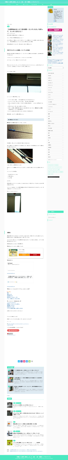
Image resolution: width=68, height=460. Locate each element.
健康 (51, 4)
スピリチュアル (58, 167)
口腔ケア (49, 171)
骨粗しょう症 (50, 174)
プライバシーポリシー (52, 217)
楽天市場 (35, 254)
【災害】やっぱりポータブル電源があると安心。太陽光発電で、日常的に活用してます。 (57, 36)
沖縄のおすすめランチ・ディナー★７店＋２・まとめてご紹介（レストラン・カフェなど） (26, 451)
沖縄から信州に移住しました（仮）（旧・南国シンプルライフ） (22, 2)
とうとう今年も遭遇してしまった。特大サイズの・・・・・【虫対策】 (26, 442)
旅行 (42, 4)
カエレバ (23, 251)
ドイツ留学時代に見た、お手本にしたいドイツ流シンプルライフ (26, 370)
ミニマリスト (9, 4)
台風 (53, 171)
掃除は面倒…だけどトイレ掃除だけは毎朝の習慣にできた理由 (25, 423)
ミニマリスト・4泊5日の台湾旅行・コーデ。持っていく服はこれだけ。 (57, 53)
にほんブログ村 (10, 325)
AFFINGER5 (51, 458)
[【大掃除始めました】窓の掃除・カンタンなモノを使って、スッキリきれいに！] (27, 361)
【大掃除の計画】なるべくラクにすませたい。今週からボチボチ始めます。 (23, 449)
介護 (58, 169)
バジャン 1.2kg (21, 249)
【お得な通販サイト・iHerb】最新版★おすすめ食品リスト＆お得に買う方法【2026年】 (57, 40)
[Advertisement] (25, 15)
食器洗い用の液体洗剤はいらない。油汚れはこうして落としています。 (26, 433)
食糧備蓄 (61, 171)
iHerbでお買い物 (34, 4)
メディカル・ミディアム (52, 169)
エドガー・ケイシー (51, 167)
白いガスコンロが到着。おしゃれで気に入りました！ (23, 405)
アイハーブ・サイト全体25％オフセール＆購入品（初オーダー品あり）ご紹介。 (57, 44)
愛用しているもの (25, 4)
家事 (9, 395)
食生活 (17, 4)
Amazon (24, 254)
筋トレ (57, 171)
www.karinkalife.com (11, 273)
